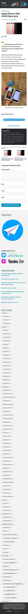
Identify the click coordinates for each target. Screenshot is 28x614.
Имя (3, 184)
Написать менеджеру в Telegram (14, 119)
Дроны (6, 566)
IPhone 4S (7, 436)
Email (3, 190)
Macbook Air (7, 517)
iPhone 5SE (7, 450)
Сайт (2, 197)
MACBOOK (6, 514)
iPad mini (6, 358)
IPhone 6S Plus (8, 464)
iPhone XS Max (8, 496)
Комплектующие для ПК (10, 569)
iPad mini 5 (7, 372)
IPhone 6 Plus (7, 457)
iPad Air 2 (6, 355)
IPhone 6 (6, 454)
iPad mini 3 (7, 365)
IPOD (4, 500)
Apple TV (6, 527)
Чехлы (6, 552)
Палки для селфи (9, 541)
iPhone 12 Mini (8, 404)
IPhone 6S (7, 461)
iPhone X (6, 486)
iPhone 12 (7, 400)
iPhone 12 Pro (8, 408)
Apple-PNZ (6, 131)
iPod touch (7, 510)
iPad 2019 (7, 340)
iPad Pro (6, 379)
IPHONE (5, 387)
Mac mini (6, 323)
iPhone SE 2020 (8, 482)
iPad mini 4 (7, 369)
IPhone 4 (6, 432)
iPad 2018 (7, 337)
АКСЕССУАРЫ (7, 524)
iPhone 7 (6, 468)
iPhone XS (7, 493)
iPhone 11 (7, 390)
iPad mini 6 (7, 376)
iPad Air (6, 351)
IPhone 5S (7, 447)
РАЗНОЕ (5, 555)
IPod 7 (6, 503)
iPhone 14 (7, 422)
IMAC (4, 313)
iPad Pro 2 (7, 383)
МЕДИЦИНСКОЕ (10, 594)
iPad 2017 (7, 333)
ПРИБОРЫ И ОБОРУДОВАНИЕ (13, 584)
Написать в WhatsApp (14, 125)
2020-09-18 (13, 19)
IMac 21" (6, 316)
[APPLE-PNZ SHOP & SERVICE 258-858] (14, 4)
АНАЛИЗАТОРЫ (10, 587)
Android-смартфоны (10, 562)
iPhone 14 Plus (8, 425)
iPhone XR (7, 489)
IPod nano (7, 506)
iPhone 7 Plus (7, 471)
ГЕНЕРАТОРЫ (10, 590)
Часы (5, 548)
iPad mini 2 (7, 362)
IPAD (4, 327)
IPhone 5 (6, 439)
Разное (6, 545)
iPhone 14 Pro (8, 429)
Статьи (6, 601)
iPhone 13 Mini (8, 415)
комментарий (5, 169)
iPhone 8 (6, 475)
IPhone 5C (7, 443)
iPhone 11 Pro (8, 393)
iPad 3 (6, 344)
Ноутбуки (7, 577)
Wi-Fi (5, 531)
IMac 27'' (6, 319)
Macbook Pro (7, 520)
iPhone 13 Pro (8, 418)
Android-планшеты (9, 559)
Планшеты (7, 580)
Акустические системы (10, 534)
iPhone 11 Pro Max (9, 397)
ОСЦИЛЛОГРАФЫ (11, 597)
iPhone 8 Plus (5, 11)
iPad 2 (6, 330)
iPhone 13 (7, 411)
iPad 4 (6, 348)
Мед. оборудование (9, 573)
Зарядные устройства (10, 538)
